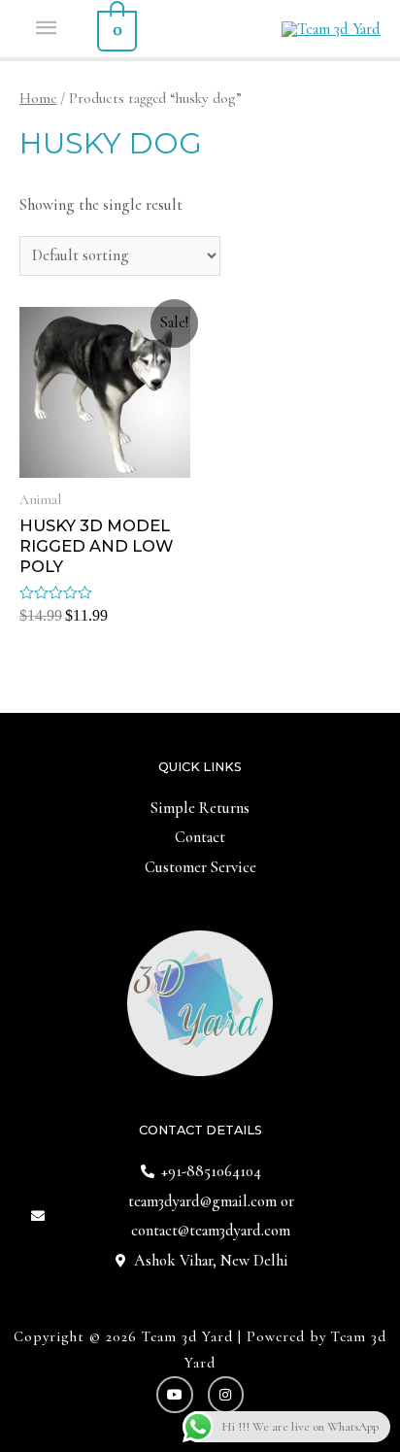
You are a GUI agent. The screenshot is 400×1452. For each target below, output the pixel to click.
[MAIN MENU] (48, 28)
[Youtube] (174, 1394)
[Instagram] (226, 1394)
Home (37, 98)
